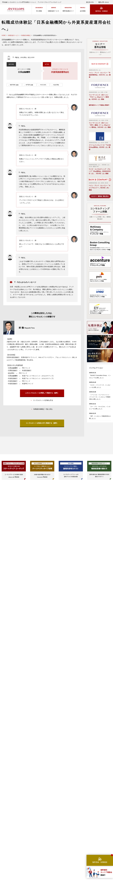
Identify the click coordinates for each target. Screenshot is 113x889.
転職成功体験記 (26, 35)
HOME (4, 35)
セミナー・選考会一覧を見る (100, 196)
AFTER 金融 (29, 85)
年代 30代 (43, 85)
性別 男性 (56, 85)
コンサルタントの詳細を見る (43, 400)
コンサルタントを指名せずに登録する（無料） (42, 423)
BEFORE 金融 (14, 85)
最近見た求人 (90, 2)
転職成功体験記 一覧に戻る (43, 409)
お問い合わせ (105, 2)
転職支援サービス (13, 35)
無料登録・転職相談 (101, 11)
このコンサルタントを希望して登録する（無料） (42, 393)
